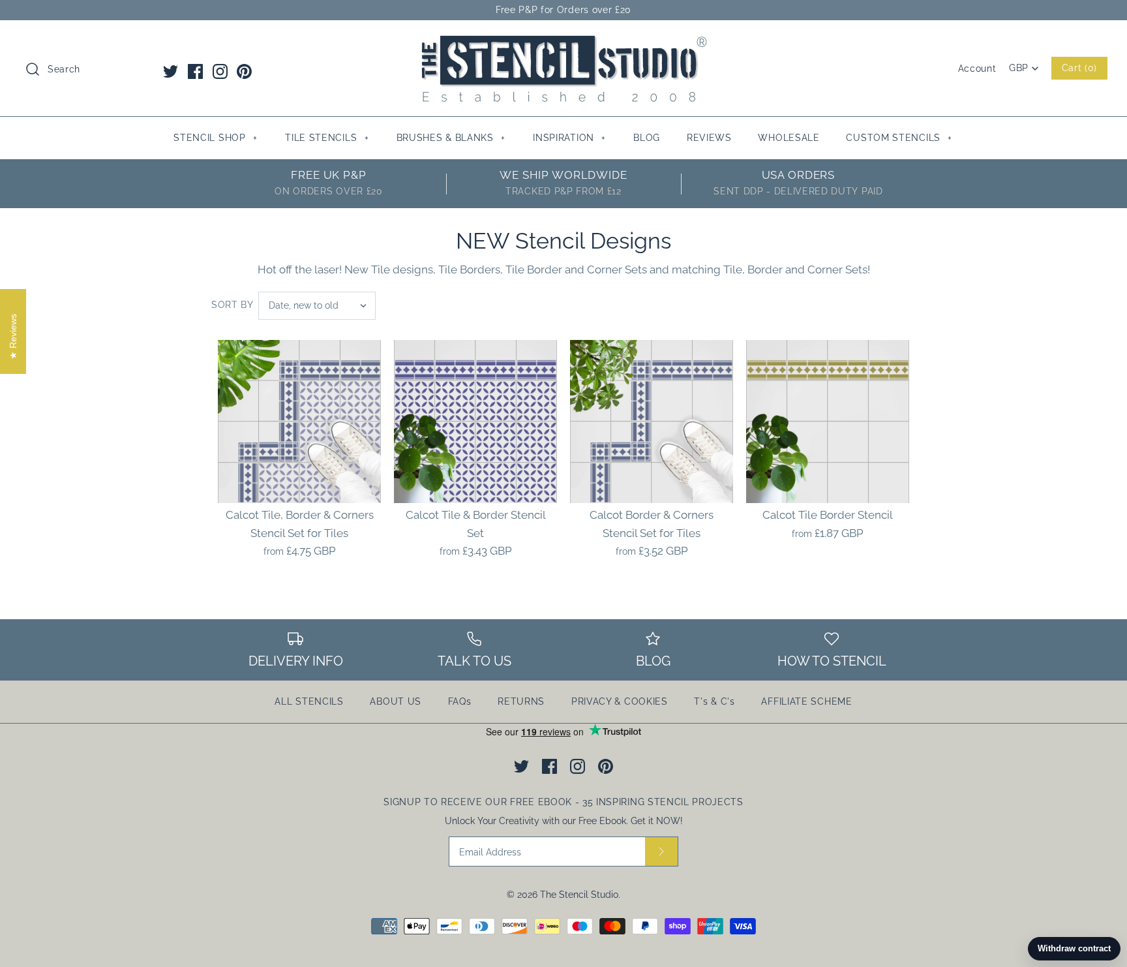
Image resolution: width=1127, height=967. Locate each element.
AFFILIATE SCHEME (806, 701)
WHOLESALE (788, 137)
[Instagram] (220, 71)
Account (977, 68)
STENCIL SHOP (215, 137)
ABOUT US (395, 701)
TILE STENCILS (326, 137)
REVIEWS (709, 137)
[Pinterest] (244, 71)
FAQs (460, 701)
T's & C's (714, 701)
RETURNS (521, 701)
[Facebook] (195, 71)
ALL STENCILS (309, 701)
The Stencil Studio (579, 894)
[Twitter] (170, 71)
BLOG (646, 137)
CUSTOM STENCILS (899, 137)
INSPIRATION (569, 137)
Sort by (232, 304)
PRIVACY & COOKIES (619, 701)
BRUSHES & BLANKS (451, 137)
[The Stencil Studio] (563, 41)
